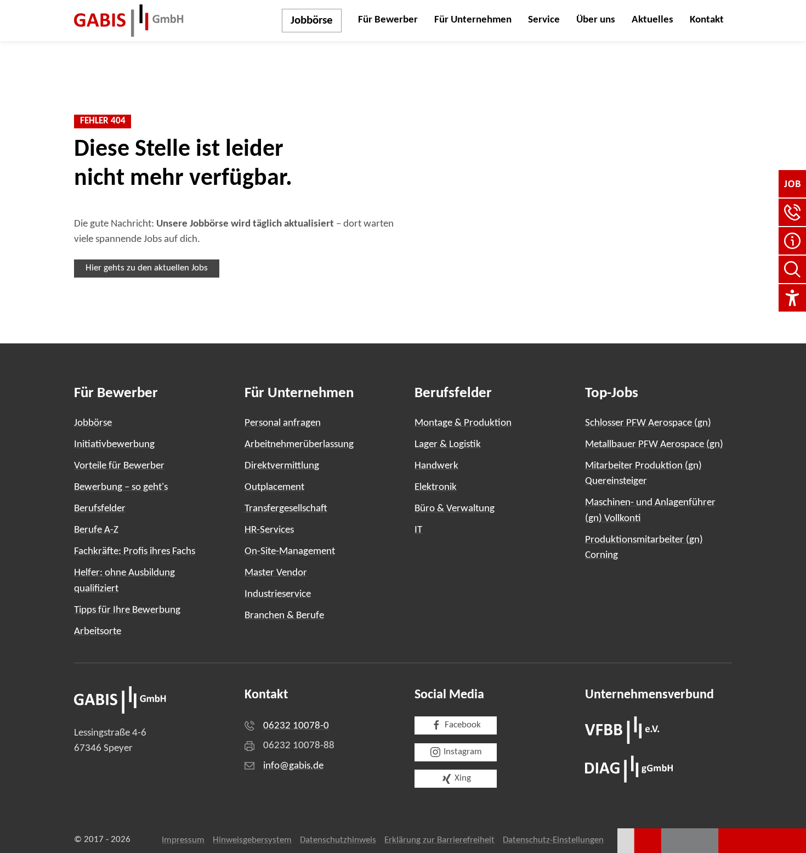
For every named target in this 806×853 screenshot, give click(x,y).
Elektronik (436, 487)
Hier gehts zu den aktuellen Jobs (147, 268)
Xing (463, 778)
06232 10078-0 (296, 726)
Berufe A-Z (96, 530)
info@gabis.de (293, 766)
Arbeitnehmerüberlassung (299, 444)
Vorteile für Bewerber (119, 466)
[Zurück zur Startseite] (129, 20)
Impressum (183, 840)
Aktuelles (652, 20)
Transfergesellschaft (286, 509)
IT (418, 530)
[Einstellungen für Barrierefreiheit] (792, 298)
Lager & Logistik (448, 444)
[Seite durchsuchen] (792, 269)
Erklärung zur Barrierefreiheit (439, 840)
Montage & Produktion (463, 423)
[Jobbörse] (792, 183)
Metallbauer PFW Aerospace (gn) (654, 444)
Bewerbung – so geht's (121, 487)
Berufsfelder (100, 509)
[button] (792, 212)
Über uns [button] (595, 20)
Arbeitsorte (97, 631)
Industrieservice (278, 594)
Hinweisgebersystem (252, 840)
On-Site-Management (290, 551)
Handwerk (436, 466)
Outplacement (274, 487)
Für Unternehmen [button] (473, 20)
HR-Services (269, 530)
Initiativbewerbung (114, 444)
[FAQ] (792, 241)
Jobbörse (312, 20)
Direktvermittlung (282, 466)
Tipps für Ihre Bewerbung (127, 610)
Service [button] (544, 20)
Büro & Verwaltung (455, 509)
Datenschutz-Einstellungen (553, 840)
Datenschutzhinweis (338, 840)
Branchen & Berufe (284, 616)
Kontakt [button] (707, 20)
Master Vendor (276, 573)
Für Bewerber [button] (388, 20)
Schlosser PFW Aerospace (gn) (648, 423)
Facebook (463, 725)
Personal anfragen (283, 423)
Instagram (463, 752)
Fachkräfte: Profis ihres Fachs (134, 551)
